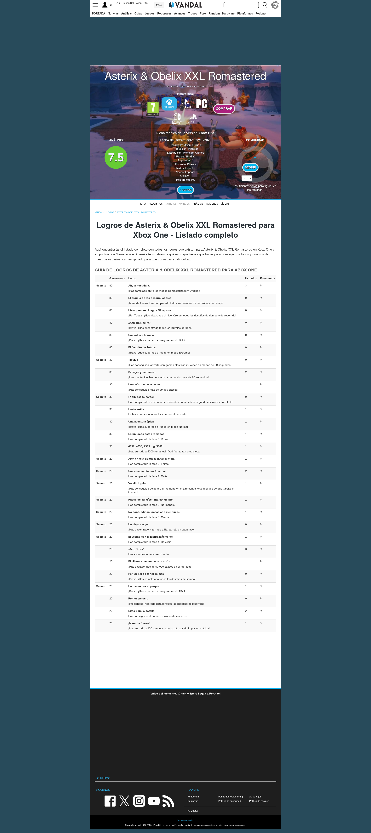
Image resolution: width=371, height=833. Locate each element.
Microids (193, 148)
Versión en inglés (185, 820)
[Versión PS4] (185, 103)
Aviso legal (255, 796)
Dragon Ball (128, 3)
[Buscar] (264, 5)
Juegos (150, 13)
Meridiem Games (193, 152)
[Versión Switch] (177, 118)
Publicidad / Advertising (230, 796)
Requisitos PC (185, 179)
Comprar (224, 108)
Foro (203, 13)
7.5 (116, 157)
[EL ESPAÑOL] (275, 5)
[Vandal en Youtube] (154, 800)
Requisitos (156, 203)
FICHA (142, 203)
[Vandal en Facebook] (110, 800)
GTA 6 (117, 3)
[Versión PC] (201, 103)
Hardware (228, 13)
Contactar (192, 801)
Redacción (193, 796)
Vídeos (225, 203)
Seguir (250, 167)
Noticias (113, 13)
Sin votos (255, 187)
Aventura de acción (193, 86)
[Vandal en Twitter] (124, 800)
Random (214, 13)
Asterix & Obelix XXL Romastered (185, 75)
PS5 (146, 3)
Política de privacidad (229, 801)
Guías (138, 13)
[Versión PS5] (193, 118)
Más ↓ (159, 5)
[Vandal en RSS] (168, 800)
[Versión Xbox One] (169, 103)
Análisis (126, 13)
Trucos (192, 13)
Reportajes (164, 13)
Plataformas (245, 13)
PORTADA (98, 13)
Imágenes (212, 203)
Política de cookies (259, 801)
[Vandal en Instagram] (139, 800)
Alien (139, 3)
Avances (180, 13)
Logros (185, 189)
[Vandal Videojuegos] (185, 4)
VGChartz (192, 810)
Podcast (260, 13)
